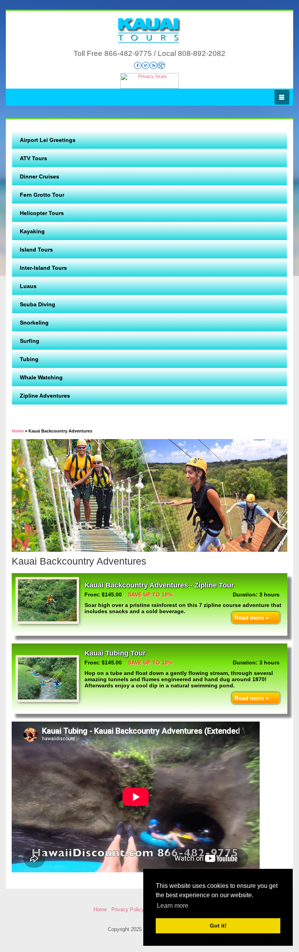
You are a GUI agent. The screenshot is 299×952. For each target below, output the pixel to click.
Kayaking (32, 231)
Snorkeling (34, 322)
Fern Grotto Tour (42, 195)
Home (100, 909)
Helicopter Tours (42, 213)
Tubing (29, 359)
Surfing (29, 341)
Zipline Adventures (45, 395)
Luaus (28, 286)
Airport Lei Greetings (48, 140)
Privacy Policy (127, 909)
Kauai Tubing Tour (115, 653)
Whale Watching (41, 377)
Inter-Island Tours (43, 268)
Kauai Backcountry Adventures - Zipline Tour (159, 585)
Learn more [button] (172, 905)
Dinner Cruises (39, 176)
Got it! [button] (218, 925)
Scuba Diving (37, 304)
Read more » (251, 617)
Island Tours (36, 249)
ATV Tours (33, 158)
